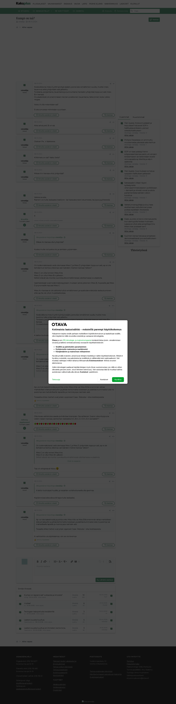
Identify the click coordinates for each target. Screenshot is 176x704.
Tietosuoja (56, 379)
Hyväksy (118, 379)
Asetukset (104, 379)
